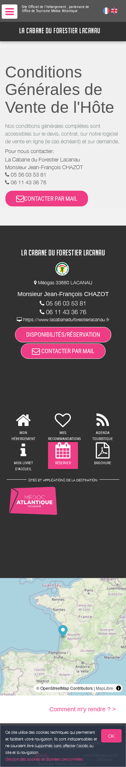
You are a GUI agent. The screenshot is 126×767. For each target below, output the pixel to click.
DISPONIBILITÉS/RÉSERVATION (63, 334)
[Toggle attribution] (119, 688)
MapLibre (104, 688)
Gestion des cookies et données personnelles (44, 759)
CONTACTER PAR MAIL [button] (50, 198)
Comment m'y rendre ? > (82, 709)
